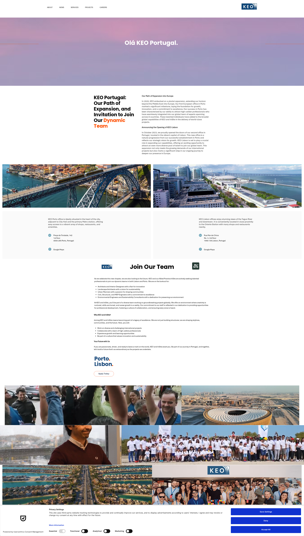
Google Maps (58, 249)
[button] (51, 7)
